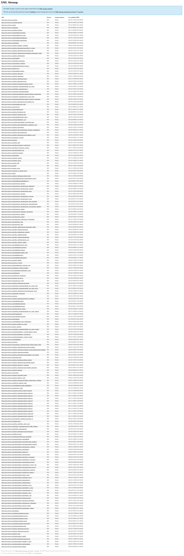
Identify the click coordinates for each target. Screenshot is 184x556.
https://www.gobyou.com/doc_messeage (11, 326)
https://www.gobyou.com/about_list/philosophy (13, 55)
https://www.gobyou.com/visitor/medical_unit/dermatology (16, 482)
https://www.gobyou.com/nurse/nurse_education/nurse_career (17, 198)
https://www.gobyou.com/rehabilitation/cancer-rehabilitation (16, 321)
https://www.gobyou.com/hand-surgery (11, 421)
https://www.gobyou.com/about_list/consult (12, 73)
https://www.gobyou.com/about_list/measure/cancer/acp (15, 528)
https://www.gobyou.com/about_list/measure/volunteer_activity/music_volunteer (21, 380)
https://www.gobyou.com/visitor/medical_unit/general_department (18, 500)
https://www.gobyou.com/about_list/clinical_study (14, 114)
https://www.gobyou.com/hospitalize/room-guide (14, 35)
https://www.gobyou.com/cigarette (10, 372)
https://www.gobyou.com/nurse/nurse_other (12, 224)
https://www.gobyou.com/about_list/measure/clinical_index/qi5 (17, 403)
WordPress (33, 12)
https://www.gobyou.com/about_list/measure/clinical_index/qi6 (17, 406)
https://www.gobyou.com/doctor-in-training (12, 152)
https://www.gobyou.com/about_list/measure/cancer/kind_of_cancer (18, 48)
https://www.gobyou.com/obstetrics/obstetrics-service (15, 515)
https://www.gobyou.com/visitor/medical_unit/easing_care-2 (16, 492)
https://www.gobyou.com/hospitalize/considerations (14, 40)
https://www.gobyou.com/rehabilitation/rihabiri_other (15, 252)
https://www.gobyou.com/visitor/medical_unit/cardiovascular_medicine (19, 441)
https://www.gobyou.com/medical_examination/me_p (15, 89)
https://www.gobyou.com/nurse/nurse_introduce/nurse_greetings (17, 188)
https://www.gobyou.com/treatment (10, 155)
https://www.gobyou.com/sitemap (10, 27)
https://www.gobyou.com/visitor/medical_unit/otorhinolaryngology (18, 462)
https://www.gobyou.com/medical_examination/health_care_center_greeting (20, 329)
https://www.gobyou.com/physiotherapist (12, 314)
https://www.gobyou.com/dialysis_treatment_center (14, 383)
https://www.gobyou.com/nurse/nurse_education (13, 193)
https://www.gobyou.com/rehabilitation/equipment (14, 247)
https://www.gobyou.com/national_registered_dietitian (15, 268)
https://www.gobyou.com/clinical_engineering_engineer (15, 147)
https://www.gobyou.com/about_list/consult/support (14, 132)
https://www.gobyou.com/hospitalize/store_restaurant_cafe (16, 265)
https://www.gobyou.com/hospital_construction (13, 293)
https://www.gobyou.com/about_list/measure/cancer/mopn (16, 538)
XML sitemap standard (45, 8)
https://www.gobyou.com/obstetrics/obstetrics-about (14, 521)
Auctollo (80, 12)
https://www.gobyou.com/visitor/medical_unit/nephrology (16, 480)
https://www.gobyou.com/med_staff (10, 163)
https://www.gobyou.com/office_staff (11, 142)
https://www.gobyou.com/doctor (9, 342)
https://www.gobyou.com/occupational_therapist (13, 316)
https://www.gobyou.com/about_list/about (12, 370)
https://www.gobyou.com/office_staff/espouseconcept (15, 229)
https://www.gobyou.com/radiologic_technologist (14, 275)
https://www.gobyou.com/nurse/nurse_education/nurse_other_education (19, 201)
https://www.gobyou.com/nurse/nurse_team (12, 222)
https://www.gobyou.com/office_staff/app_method (14, 242)
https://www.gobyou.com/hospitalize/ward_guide (14, 104)
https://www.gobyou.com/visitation (10, 43)
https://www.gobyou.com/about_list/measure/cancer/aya (15, 531)
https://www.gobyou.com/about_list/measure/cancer (14, 78)
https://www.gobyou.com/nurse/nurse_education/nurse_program (17, 196)
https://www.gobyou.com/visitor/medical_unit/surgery (15, 452)
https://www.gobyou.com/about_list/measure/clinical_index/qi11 (17, 416)
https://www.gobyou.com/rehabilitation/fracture (13, 306)
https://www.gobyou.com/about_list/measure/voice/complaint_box (18, 101)
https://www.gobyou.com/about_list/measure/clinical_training (17, 360)
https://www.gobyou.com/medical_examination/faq (14, 429)
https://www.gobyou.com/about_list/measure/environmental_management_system (22, 53)
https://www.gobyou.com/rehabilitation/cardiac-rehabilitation (17, 385)
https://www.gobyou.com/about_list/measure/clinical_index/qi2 (17, 395)
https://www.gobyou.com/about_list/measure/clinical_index (16, 175)
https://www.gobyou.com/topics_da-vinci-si (12, 278)
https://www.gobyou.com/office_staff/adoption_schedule (15, 232)
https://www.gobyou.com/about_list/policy (12, 30)
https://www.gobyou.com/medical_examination (13, 60)
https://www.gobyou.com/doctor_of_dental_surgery (14, 170)
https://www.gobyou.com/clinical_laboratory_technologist (16, 145)
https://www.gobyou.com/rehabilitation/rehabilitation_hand (16, 270)
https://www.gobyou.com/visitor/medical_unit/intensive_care (16, 495)
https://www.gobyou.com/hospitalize (10, 58)
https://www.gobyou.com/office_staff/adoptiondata (14, 234)
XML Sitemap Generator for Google (65, 12)
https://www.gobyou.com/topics (9, 296)
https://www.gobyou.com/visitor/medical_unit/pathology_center (17, 487)
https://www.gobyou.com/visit (9, 165)
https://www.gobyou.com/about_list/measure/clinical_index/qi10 (17, 413)
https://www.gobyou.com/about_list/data (11, 260)
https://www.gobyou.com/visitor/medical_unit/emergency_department (19, 503)
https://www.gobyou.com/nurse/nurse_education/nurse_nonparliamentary (20, 204)
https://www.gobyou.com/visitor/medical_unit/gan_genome (16, 505)
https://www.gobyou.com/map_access (11, 168)
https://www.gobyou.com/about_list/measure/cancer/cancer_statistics (18, 347)
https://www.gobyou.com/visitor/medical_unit (13, 150)
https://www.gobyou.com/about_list (10, 68)
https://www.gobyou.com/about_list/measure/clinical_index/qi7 (17, 408)
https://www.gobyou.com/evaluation (10, 319)
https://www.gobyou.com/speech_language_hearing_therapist (17, 390)
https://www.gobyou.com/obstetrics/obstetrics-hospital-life (16, 523)
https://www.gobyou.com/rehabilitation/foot (12, 255)
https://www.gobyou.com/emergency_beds (12, 388)
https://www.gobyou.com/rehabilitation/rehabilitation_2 (15, 181)
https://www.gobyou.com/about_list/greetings (13, 127)
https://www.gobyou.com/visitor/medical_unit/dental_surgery (17, 477)
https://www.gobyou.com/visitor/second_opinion (14, 308)
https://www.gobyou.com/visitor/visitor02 (12, 22)
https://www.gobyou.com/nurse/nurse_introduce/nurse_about (17, 191)
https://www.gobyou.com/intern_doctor (11, 160)
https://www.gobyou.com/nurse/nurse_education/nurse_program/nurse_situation (21, 206)
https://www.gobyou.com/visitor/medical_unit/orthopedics (16, 454)
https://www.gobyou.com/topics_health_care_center (14, 324)
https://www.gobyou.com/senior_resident (12, 158)
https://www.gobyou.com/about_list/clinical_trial (13, 112)
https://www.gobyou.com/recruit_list (10, 106)
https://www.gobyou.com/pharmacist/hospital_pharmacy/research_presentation (21, 99)
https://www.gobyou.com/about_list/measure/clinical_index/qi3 (17, 398)
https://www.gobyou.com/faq (9, 25)
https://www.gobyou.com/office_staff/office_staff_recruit (16, 423)
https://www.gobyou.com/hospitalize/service (12, 109)
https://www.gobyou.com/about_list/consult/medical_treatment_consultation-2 (21, 129)
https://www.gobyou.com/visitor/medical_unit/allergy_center (16, 541)
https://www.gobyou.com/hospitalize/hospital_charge (15, 117)
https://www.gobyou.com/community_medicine (13, 63)
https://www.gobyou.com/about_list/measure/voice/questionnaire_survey (19, 291)
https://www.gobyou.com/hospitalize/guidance (13, 71)
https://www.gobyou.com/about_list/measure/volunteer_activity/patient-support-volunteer (24, 349)
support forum (38, 553)
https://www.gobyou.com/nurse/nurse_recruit (13, 280)
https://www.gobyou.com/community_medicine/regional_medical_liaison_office (21, 344)
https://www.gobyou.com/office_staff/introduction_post (15, 239)
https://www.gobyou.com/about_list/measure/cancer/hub (15, 283)
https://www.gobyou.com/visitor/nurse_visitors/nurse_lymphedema (18, 219)
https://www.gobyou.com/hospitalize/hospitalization (14, 37)
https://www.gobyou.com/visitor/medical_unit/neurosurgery (16, 498)
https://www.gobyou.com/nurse (9, 140)
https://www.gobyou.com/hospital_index (12, 357)
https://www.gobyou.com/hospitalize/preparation (13, 32)
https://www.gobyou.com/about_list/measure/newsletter (15, 352)
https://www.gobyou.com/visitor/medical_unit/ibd (14, 536)
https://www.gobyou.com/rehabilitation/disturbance (14, 257)
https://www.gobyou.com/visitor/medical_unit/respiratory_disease (18, 508)
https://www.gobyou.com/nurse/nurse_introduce (13, 183)
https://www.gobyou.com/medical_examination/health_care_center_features (20, 311)
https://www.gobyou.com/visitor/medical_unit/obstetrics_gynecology (18, 459)
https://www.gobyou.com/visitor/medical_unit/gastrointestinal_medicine (19, 444)
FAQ (30, 553)
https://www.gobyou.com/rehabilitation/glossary (13, 250)
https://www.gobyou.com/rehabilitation (11, 339)
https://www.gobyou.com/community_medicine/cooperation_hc (17, 418)
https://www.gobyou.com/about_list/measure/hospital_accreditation (18, 298)
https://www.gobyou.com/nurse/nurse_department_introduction (17, 211)
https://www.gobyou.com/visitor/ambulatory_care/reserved (16, 334)
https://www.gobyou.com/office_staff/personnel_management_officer (19, 227)
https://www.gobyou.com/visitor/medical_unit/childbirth (15, 439)
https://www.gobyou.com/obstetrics (10, 510)
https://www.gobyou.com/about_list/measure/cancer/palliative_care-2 (18, 135)
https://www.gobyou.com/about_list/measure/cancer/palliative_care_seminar (20, 354)
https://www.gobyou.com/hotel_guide (11, 533)
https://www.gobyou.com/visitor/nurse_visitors (13, 216)
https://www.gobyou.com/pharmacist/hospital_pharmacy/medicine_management (21, 94)
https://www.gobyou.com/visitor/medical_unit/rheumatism (16, 544)
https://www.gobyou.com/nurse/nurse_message (13, 209)
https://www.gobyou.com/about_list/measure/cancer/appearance (17, 431)
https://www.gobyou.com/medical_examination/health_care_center (18, 86)
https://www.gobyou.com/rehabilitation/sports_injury (15, 245)
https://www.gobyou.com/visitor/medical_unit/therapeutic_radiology (18, 469)
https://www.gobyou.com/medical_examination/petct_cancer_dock (18, 96)
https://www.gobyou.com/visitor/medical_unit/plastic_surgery (17, 485)
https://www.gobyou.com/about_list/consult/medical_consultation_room (19, 124)
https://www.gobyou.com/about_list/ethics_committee (15, 45)
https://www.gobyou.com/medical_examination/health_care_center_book (20, 285)
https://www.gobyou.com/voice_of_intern (12, 262)
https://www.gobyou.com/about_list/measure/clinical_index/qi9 (17, 411)
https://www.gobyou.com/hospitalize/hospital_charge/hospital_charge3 (19, 178)
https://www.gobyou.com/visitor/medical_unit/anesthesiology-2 (17, 490)
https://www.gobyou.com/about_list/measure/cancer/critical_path (17, 50)
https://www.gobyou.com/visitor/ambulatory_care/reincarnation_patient (19, 331)
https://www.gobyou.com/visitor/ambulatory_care (14, 119)
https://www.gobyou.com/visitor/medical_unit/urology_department (18, 457)
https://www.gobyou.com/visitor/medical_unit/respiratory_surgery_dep (19, 464)
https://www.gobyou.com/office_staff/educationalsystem (15, 237)
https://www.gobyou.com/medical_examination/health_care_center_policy (20, 288)
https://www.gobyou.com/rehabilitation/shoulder (13, 303)
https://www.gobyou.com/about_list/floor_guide (13, 377)
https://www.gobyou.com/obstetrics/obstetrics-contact (15, 518)
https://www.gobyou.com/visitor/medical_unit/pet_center (15, 475)
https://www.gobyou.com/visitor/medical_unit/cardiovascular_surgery (19, 467)
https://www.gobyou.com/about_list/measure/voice (14, 81)
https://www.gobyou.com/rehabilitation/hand (13, 301)
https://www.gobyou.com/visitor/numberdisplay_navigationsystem (18, 122)
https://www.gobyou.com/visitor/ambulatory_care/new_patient (17, 337)
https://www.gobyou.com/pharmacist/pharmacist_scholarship (16, 436)
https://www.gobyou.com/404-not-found (12, 434)
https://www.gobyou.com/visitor (9, 20)
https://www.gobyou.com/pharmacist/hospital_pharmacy (15, 66)
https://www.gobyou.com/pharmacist (11, 273)
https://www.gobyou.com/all (8, 173)
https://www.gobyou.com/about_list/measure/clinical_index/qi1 (17, 393)
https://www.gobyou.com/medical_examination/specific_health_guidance (20, 426)
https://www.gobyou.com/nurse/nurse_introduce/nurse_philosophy (18, 186)
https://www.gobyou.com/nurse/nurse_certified (13, 214)
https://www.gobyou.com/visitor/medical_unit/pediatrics (15, 449)
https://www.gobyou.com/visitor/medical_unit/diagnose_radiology (18, 472)
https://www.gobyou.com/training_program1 (13, 137)
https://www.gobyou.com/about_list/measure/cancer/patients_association (19, 367)
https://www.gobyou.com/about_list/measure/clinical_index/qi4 (17, 400)
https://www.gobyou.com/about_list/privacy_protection (15, 365)
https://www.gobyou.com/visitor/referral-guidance (14, 546)
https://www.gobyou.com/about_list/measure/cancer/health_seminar (18, 362)
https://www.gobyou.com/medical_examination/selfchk (15, 91)
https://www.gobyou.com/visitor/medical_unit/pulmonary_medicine (18, 446)
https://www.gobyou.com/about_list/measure (12, 76)
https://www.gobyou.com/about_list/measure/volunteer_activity (17, 83)
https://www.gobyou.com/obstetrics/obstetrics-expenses (15, 513)
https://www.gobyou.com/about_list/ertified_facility (14, 375)
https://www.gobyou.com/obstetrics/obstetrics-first (14, 526)
